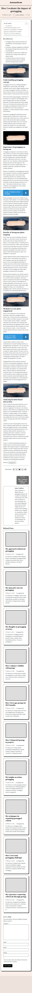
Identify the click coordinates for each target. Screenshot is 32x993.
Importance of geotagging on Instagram (13, 29)
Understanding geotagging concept (12, 27)
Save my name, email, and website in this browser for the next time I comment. (15, 960)
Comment (6, 923)
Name (5, 942)
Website (5, 952)
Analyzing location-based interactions (13, 35)
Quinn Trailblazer (20, 15)
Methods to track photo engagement (12, 33)
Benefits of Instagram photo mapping (12, 31)
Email (5, 947)
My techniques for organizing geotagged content (14, 818)
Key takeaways (9, 25)
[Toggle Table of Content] (25, 23)
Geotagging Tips (12, 462)
